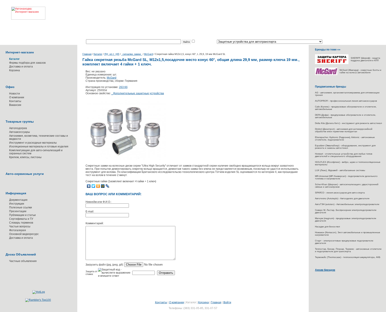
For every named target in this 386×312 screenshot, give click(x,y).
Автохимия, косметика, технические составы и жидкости (38, 137)
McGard (148, 54)
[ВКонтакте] (88, 186)
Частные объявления (23, 261)
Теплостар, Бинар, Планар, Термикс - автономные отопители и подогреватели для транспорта (348, 250)
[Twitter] (93, 186)
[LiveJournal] (107, 186)
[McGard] (326, 74)
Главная (87, 54)
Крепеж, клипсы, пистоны (25, 157)
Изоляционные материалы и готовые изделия (38, 146)
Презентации (17, 211)
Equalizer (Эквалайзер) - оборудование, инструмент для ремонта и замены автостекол (345, 146)
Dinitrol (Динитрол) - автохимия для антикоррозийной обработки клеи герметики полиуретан (343, 130)
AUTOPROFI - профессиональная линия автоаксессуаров (346, 101)
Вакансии (15, 105)
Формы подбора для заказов (27, 62)
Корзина (14, 70)
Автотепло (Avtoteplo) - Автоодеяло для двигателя (342, 198)
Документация (18, 199)
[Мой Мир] (103, 186)
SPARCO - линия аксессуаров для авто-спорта (340, 192)
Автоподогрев (18, 128)
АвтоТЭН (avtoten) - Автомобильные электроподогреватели (347, 204)
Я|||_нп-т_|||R (111, 54)
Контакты (15, 101)
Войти (227, 302)
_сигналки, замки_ (131, 54)
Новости (14, 93)
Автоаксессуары (19, 132)
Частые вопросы (19, 226)
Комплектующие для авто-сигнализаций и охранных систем (36, 152)
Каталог (98, 54)
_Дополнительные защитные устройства (137, 93)
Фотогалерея (17, 230)
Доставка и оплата (21, 66)
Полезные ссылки (20, 207)
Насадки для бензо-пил (327, 226)
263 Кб (123, 87)
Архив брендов (325, 270)
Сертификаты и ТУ (21, 218)
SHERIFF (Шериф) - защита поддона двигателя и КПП (365, 59)
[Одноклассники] (98, 186)
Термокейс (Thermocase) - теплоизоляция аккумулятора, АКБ (347, 257)
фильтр (200, 41)
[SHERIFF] (331, 63)
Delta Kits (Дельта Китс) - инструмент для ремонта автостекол (348, 123)
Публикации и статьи (22, 215)
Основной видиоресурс (24, 234)
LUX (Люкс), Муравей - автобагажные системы (340, 170)
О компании (16, 97)
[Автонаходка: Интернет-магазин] (22, 10)
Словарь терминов (21, 222)
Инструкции (16, 203)
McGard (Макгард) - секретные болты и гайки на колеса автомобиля (360, 71)
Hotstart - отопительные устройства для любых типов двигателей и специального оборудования (343, 155)
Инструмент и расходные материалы (33, 142)
